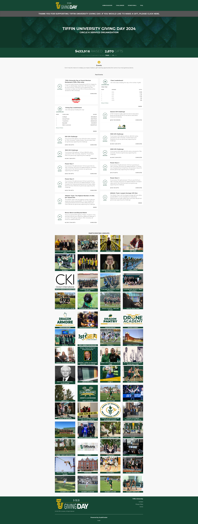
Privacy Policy (139, 504)
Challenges (120, 5)
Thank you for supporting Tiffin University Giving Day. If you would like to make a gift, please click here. (99, 14)
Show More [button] (59, 128)
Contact (141, 501)
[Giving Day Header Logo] (66, 5)
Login (98, 520)
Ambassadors (107, 5)
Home (141, 506)
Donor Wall (132, 5)
